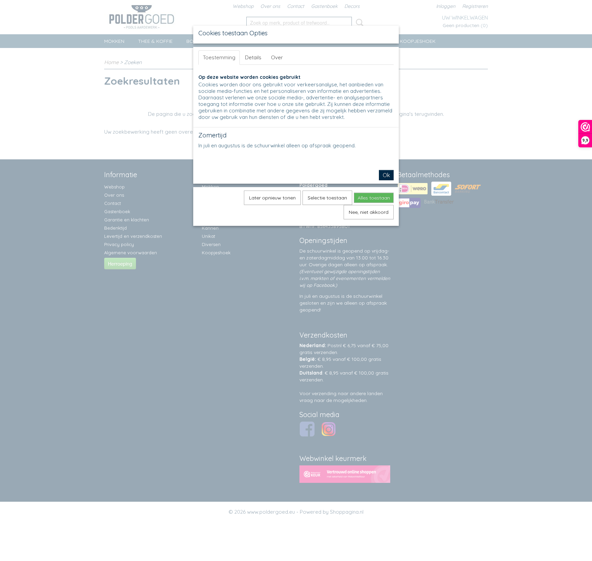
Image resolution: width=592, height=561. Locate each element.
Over (277, 57)
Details (253, 57)
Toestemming (219, 57)
